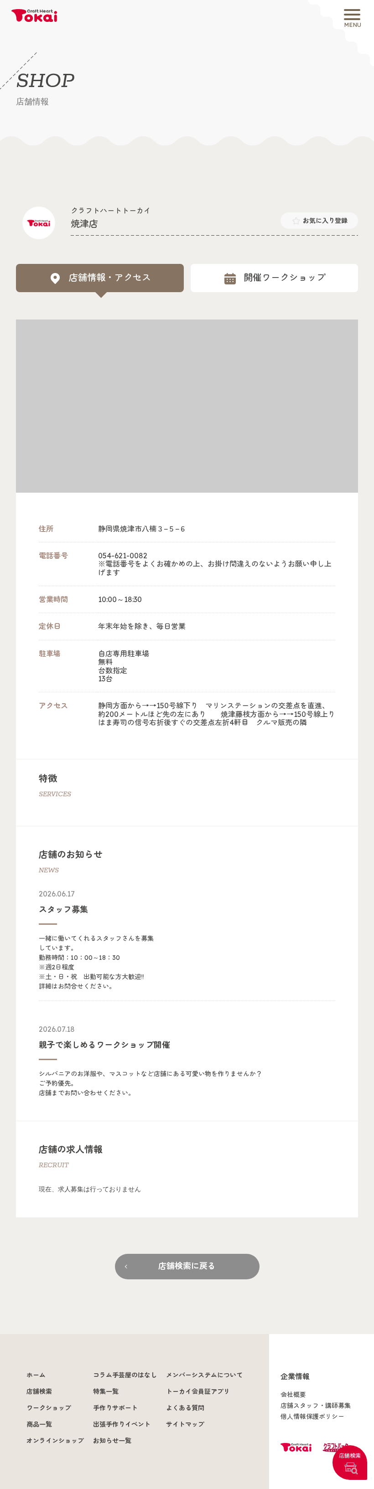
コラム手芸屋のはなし (125, 1375)
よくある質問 (185, 1408)
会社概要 (293, 1395)
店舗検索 (350, 1455)
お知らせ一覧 (112, 1441)
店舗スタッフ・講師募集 (315, 1405)
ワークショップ (48, 1408)
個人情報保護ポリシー (312, 1416)
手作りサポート (115, 1408)
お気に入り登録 (325, 220)
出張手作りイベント (122, 1424)
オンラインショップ (55, 1441)
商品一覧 (39, 1424)
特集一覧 (106, 1391)
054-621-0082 (122, 555)
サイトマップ (185, 1424)
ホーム (36, 1375)
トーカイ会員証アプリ (198, 1391)
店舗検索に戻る (187, 1266)
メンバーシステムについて (204, 1375)
